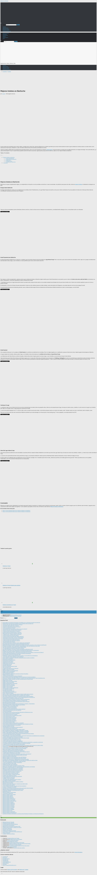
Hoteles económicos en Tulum (9, 604)
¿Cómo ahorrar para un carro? (9, 716)
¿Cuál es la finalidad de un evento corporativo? (12, 762)
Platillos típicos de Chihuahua (16, 839)
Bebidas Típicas (6, 29)
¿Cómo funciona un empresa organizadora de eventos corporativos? (17, 753)
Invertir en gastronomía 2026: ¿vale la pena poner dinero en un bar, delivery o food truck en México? (23, 652)
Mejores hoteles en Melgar (8, 808)
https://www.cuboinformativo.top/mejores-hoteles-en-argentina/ (16, 510)
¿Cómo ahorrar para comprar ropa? (10, 728)
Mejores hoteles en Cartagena (9, 811)
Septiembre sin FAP (7, 791)
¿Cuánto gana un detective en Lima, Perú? (11, 752)
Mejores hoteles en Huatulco (9, 806)
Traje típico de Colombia (8, 662)
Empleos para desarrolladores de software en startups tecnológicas (17, 653)
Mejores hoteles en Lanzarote (9, 799)
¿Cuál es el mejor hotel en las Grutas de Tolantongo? (14, 750)
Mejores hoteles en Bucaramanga (10, 812)
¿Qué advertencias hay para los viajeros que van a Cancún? (15, 628)
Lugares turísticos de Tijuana (13, 838)
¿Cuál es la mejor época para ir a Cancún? (11, 631)
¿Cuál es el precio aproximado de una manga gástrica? (14, 709)
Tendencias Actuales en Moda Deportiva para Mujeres (14, 704)
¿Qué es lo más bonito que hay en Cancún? (12, 626)
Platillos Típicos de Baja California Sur (10, 687)
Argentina (5, 71)
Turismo (4, 26)
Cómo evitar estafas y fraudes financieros (11, 774)
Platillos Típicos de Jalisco (8, 674)
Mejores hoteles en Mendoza (9, 804)
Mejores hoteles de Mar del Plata (9, 800)
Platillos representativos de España (10, 683)
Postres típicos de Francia (8, 661)
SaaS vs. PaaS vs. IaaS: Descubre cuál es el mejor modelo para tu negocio (18, 694)
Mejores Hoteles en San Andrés (9, 794)
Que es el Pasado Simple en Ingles (10, 666)
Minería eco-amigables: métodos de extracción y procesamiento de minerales (19, 766)
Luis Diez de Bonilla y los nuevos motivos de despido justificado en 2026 (18, 649)
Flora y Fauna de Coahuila (8, 693)
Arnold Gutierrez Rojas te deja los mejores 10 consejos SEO (15, 700)
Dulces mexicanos (6, 832)
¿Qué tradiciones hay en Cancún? (10, 691)
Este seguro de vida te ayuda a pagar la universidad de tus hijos (16, 643)
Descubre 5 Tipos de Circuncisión (9, 706)
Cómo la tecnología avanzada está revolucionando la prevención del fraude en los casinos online (23, 745)
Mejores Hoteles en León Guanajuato (10, 670)
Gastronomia (5, 27)
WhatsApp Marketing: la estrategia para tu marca (13, 790)
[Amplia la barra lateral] (0, 609)
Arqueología (5, 35)
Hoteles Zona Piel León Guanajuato (10, 764)
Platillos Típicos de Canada (8, 682)
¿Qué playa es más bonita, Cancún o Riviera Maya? (13, 637)
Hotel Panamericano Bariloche (11, 159)
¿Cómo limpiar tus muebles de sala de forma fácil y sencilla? (15, 747)
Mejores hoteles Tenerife (8, 795)
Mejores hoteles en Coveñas (8, 807)
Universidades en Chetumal (8, 688)
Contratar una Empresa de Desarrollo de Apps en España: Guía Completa (18, 788)
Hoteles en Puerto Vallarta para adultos (11, 585)
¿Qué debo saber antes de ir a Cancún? (11, 625)
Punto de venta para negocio (9, 784)
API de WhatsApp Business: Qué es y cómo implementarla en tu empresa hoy (19, 697)
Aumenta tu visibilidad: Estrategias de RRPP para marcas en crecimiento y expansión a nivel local (23, 742)
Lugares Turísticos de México (9, 833)
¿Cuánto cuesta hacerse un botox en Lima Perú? (13, 736)
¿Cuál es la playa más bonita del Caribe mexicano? (13, 636)
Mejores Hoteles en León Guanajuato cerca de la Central (14, 758)
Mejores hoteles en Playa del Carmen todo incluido (19, 843)
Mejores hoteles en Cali (7, 810)
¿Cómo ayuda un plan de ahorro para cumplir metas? (14, 729)
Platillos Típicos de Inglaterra (9, 671)
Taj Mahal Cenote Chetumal (8, 690)
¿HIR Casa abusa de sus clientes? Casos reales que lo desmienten (16, 642)
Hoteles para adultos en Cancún (9, 830)
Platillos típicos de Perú (7, 680)
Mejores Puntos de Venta (8, 782)
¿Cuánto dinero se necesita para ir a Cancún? (12, 632)
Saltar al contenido (4, 1)
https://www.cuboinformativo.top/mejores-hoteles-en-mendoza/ (16, 511)
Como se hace (6, 33)
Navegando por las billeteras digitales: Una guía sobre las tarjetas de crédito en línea (20, 760)
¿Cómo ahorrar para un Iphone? (9, 719)
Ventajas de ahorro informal (8, 726)
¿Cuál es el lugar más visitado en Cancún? (11, 640)
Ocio (4, 38)
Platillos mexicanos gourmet (8, 684)
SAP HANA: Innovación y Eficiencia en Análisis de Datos (14, 761)
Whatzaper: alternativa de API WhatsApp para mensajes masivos (16, 751)
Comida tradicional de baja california (10, 824)
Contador (5, 864)
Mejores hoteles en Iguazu (8, 802)
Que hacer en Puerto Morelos (15, 844)
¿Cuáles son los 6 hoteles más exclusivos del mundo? (14, 744)
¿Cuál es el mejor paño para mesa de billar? (12, 734)
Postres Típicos (6, 30)
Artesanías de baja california (8, 823)
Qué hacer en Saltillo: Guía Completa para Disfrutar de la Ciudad (16, 737)
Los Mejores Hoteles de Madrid (9, 780)
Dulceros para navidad (7, 829)
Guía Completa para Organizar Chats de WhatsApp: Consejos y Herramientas (19, 703)
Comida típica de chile (7, 664)
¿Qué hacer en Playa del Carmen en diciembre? (12, 675)
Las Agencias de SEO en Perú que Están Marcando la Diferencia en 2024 (18, 712)
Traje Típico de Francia (12, 846)
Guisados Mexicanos (7, 665)
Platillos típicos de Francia (8, 672)
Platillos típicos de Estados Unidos (10, 681)
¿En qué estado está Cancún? (9, 641)
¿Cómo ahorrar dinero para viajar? (10, 717)
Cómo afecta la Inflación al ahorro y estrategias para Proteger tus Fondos (18, 724)
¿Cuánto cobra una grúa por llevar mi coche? (12, 740)
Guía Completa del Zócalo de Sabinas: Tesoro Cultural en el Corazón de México (19, 677)
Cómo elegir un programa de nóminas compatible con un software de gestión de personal (21, 622)
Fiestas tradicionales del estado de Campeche (12, 776)
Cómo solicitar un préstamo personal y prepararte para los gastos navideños (18, 657)
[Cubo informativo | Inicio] (26, 20)
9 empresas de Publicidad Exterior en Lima (11, 739)
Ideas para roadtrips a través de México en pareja (13, 749)
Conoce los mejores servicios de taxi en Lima (12, 771)
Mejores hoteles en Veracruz (8, 805)
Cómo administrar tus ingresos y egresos (11, 772)
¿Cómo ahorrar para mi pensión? (9, 718)
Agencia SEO (5, 746)
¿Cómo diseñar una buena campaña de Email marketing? (14, 786)
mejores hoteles (78, 184)
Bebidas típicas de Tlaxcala (8, 822)
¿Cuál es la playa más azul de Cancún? (11, 635)
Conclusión (5, 162)
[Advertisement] (34, 81)
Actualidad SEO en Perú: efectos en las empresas (13, 769)
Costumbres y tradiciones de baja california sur (12, 831)
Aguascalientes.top (7, 862)
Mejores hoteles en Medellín (8, 809)
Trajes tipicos (5, 37)
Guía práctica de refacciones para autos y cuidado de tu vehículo (16, 695)
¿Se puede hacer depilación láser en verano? (12, 779)
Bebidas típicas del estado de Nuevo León (11, 826)
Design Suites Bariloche (10, 158)
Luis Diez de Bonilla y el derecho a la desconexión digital (14, 647)
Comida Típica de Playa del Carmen (16, 842)
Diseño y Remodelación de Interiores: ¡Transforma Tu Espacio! (15, 732)
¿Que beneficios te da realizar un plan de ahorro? (13, 727)
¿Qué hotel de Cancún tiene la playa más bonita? (13, 638)
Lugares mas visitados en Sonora (9, 775)
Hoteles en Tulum (6, 566)
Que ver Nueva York (7, 667)
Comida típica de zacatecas (8, 825)
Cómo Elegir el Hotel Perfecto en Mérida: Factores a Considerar (16, 731)
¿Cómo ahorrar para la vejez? (9, 721)
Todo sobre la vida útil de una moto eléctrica (12, 710)
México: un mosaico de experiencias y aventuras (13, 768)
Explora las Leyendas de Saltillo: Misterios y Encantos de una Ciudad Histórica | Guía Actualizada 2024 (24, 678)
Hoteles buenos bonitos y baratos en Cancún (12, 827)
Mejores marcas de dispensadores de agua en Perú (13, 789)
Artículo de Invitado (7, 31)
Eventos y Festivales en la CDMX (9, 787)
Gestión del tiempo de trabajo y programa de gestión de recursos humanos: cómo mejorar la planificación (24, 644)
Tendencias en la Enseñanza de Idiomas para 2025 (13, 698)
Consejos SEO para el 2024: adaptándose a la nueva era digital (16, 759)
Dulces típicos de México (8, 658)
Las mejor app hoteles (7, 689)
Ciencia (4, 36)
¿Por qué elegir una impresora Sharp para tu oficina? (13, 648)
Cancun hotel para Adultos (12, 840)
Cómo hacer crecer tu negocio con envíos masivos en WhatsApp (16, 699)
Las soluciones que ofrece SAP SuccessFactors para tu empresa (16, 701)
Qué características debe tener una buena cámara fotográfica (15, 673)
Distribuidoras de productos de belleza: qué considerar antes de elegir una (18, 623)
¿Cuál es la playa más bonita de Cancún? (11, 639)
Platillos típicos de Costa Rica (9, 663)
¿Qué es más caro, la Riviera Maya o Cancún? (12, 630)
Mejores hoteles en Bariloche (9, 157)
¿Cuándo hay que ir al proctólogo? (10, 708)
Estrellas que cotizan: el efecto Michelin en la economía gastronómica (17, 651)
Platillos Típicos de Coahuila (8, 669)
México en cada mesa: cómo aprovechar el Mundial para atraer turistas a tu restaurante (21, 650)
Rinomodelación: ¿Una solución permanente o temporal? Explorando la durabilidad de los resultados (23, 735)
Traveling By (5, 856)
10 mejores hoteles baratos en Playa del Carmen (19, 845)
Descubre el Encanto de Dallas (9, 702)
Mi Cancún (5, 857)
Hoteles (9, 71)
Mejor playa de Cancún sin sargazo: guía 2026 (12, 633)
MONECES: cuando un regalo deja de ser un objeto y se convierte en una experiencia (20, 655)
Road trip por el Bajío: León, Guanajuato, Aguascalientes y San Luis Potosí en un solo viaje (21, 646)
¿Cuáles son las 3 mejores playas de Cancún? (12, 634)
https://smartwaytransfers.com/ (9, 865)
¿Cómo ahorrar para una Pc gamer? (10, 714)
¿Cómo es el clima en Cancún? (9, 627)
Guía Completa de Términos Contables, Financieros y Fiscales (15, 730)
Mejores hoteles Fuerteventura (9, 798)
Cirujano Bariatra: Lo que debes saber (10, 705)
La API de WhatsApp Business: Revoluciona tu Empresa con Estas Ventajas (18, 733)
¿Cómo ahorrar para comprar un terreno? (11, 713)
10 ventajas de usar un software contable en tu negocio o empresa (16, 743)
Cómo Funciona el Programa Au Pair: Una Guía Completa (14, 748)
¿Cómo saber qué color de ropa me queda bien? (13, 741)
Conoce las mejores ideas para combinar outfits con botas (15, 755)
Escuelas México (6, 858)
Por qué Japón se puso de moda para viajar (12, 654)
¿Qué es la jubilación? (7, 711)
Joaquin (3, 93)
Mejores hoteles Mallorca (8, 796)
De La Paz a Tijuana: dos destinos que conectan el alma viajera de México (18, 696)
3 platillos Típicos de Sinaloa (8, 778)
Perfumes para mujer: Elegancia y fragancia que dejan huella (15, 783)
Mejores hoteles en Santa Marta (9, 792)
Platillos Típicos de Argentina (9, 685)
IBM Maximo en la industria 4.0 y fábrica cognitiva (13, 781)
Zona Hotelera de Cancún (12, 841)
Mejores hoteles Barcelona (8, 797)
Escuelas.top (5, 859)
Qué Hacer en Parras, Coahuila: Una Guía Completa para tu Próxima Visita (18, 679)
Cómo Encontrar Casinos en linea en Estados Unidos (13, 765)
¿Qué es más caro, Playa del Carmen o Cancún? (13, 624)
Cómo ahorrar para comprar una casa (10, 773)
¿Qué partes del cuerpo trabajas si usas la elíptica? (13, 656)
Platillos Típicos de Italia (8, 686)
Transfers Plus (6, 860)
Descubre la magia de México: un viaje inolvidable (13, 767)
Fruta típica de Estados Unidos (9, 659)
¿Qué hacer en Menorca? (8, 793)
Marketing (5, 34)
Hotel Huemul (8, 160)
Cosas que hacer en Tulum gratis (9, 763)
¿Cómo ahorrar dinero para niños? (10, 720)
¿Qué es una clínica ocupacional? (9, 756)
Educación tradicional (7, 828)
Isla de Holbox (6, 863)
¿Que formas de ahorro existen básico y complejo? (13, 722)
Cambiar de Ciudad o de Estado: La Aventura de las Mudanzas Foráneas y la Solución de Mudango (23, 813)
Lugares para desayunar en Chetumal (10, 668)
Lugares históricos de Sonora (9, 777)
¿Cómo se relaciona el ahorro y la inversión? (12, 725)
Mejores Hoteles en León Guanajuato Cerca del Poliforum (14, 757)
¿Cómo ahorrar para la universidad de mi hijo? (12, 715)
